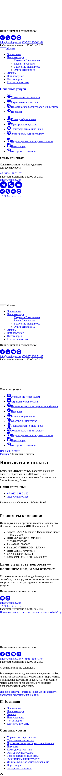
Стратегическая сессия (20, 740)
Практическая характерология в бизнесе (30, 743)
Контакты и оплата (18, 82)
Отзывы (11, 72)
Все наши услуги (10, 450)
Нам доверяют (15, 76)
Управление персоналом (21, 737)
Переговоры (14, 765)
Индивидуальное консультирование (28, 761)
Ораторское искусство (20, 752)
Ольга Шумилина (24, 69)
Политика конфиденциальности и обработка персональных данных (29, 693)
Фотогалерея (14, 79)
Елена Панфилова (24, 63)
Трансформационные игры (23, 755)
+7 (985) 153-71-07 (32, 42)
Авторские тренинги (19, 768)
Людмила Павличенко (27, 60)
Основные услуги (13, 89)
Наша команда (15, 57)
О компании (14, 54)
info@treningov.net (10, 42)
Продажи (12, 746)
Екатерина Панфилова (27, 66)
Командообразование (19, 749)
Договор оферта (9, 691)
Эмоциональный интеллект (23, 758)
